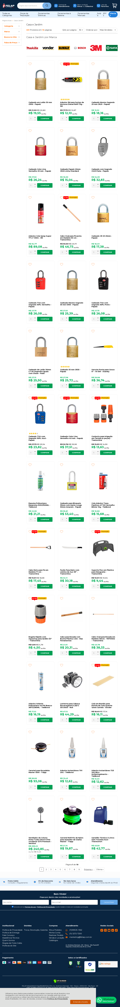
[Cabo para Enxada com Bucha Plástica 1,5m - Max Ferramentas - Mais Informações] (72, 614)
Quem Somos (8, 940)
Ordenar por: (92, 30)
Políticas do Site (9, 946)
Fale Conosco (8, 935)
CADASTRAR (109, 902)
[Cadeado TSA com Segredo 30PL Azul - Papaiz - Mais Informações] (40, 414)
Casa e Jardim (18, 20)
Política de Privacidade (57, 999)
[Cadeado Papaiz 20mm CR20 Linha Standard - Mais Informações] (72, 146)
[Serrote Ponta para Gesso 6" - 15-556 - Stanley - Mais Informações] (103, 347)
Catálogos (53, 940)
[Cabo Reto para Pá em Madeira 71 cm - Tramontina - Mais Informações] (40, 547)
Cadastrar (89, 6)
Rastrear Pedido (56, 935)
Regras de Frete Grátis (12, 943)
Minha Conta (54, 933)
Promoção (74, 64)
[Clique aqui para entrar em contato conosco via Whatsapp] (106, 1000)
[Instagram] (105, 931)
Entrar (79, 6)
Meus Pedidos (55, 930)
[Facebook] (101, 931)
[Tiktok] (116, 931)
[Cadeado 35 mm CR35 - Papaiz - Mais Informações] (72, 347)
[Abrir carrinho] (115, 6)
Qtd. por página (69, 30)
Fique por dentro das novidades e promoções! (60, 897)
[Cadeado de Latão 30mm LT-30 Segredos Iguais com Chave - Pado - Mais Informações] (40, 347)
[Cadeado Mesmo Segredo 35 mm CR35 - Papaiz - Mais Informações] (72, 280)
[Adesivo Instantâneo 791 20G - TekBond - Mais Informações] (72, 748)
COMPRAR (45, 118)
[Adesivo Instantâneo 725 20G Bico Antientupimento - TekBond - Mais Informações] (103, 748)
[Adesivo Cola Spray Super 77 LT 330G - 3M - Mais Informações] (40, 213)
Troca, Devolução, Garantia (36, 930)
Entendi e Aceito (80, 1002)
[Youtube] (109, 931)
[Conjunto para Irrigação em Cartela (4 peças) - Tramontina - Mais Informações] (103, 414)
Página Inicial (7, 20)
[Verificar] (60, 981)
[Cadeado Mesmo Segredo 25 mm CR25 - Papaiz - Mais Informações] (103, 80)
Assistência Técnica (10, 938)
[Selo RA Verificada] (90, 966)
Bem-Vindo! (60, 894)
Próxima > (88, 869)
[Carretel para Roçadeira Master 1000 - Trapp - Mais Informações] (40, 748)
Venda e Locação (56, 938)
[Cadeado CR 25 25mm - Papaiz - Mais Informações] (103, 213)
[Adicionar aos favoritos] (30, 64)
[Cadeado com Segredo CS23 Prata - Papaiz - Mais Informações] (103, 146)
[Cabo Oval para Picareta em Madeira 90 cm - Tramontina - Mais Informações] (72, 213)
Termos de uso (30, 907)
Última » (99, 869)
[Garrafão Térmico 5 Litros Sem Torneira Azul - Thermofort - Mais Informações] (103, 815)
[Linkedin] (112, 931)
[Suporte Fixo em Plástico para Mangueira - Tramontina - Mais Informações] (103, 547)
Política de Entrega (10, 933)
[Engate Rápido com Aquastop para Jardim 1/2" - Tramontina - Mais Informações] (40, 614)
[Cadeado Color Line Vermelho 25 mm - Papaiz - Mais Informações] (40, 146)
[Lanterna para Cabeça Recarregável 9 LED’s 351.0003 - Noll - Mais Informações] (72, 681)
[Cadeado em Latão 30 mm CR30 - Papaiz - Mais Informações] (40, 80)
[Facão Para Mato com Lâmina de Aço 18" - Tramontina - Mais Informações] (72, 547)
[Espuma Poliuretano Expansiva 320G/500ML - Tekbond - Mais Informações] (40, 480)
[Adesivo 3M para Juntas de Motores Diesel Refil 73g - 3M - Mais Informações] (72, 80)
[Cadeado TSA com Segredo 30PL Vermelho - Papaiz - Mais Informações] (40, 280)
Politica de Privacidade (46, 907)
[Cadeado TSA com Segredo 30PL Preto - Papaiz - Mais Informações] (103, 280)
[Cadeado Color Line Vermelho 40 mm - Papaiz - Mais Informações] (72, 414)
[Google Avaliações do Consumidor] (108, 964)
